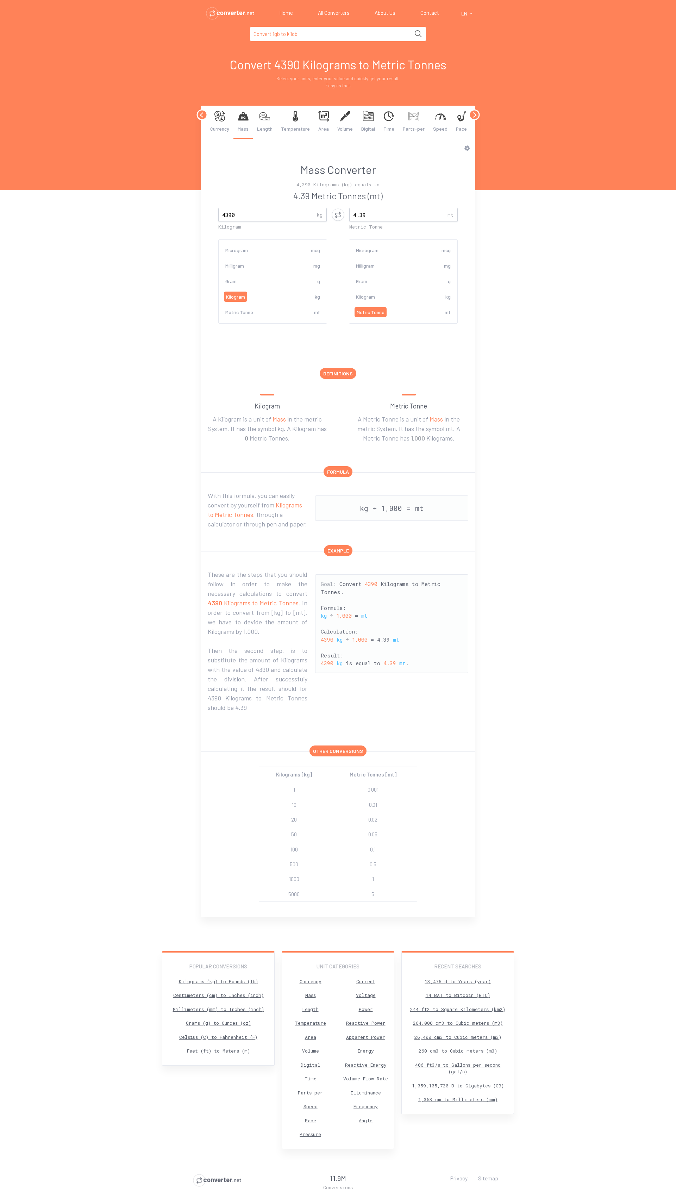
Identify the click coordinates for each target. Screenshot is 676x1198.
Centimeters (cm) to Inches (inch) (218, 995)
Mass (243, 129)
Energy (366, 1051)
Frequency (365, 1106)
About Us (385, 13)
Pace (461, 129)
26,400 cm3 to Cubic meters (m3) (457, 1037)
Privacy (459, 1178)
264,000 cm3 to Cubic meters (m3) (458, 1023)
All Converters (334, 13)
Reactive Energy (366, 1065)
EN (464, 14)
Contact (429, 13)
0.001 (373, 789)
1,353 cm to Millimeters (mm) (457, 1099)
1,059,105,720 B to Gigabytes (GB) (458, 1085)
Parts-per (414, 129)
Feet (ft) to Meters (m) (218, 1051)
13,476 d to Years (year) (458, 981)
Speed (440, 129)
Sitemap (488, 1178)
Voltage (366, 995)
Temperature (295, 129)
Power (366, 1009)
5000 (294, 894)
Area (323, 129)
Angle (366, 1120)
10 (294, 804)
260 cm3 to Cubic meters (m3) (458, 1051)
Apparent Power (365, 1037)
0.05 (372, 834)
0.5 (373, 864)
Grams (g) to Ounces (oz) (218, 1023)
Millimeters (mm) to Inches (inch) (218, 1009)
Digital (368, 129)
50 (294, 834)
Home (286, 13)
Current (365, 981)
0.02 (372, 819)
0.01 (373, 804)
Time (388, 129)
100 (294, 849)
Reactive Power (366, 1023)
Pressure (310, 1134)
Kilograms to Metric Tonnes (253, 603)
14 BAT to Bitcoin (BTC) (458, 995)
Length (265, 129)
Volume (345, 129)
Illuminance (366, 1093)
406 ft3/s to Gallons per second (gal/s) (458, 1068)
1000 (294, 879)
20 (294, 819)
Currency (219, 129)
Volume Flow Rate (365, 1078)
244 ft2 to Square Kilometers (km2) (457, 1009)
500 (294, 864)
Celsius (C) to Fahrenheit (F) (218, 1037)
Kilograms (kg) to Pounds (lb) (218, 981)
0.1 (373, 849)
